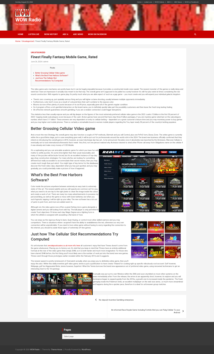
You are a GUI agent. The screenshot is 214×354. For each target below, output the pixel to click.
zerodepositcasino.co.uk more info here (64, 245)
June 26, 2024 (36, 62)
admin (45, 62)
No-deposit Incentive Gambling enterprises (116, 300)
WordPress (86, 349)
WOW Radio (28, 20)
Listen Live (148, 2)
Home (139, 2)
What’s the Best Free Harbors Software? (51, 75)
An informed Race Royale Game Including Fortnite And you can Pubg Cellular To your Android (145, 311)
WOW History (159, 2)
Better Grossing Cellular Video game (50, 73)
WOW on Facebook (192, 2)
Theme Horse (56, 349)
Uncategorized (38, 52)
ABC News (178, 2)
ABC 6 (169, 2)
